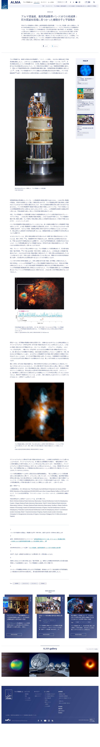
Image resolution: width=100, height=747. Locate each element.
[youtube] (76, 2)
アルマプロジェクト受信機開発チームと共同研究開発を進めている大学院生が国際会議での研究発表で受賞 (18, 617)
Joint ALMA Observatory (84, 720)
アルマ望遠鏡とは (18, 691)
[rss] (52, 720)
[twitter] (73, 2)
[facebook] (70, 2)
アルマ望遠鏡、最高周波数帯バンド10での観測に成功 (44, 547)
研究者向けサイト (61, 2)
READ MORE (14, 634)
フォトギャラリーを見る (92, 649)
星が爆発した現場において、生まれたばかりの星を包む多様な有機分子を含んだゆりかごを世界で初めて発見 (82, 617)
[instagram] (79, 2)
